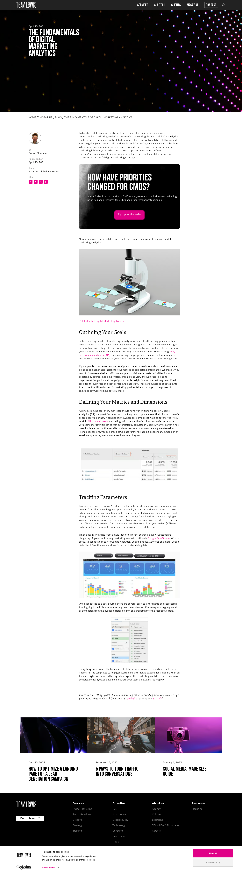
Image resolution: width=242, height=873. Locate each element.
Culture (156, 814)
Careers (156, 830)
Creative (77, 820)
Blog (58, 117)
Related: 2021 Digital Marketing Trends (101, 321)
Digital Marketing (82, 809)
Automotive (119, 814)
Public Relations (82, 814)
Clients (176, 5)
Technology (118, 825)
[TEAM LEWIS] (26, 5)
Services (142, 5)
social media (102, 421)
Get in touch (29, 818)
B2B (114, 809)
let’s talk (157, 699)
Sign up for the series (129, 214)
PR (89, 421)
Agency (156, 809)
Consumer (118, 830)
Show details (48, 867)
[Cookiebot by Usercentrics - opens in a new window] (23, 867)
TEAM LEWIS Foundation (166, 825)
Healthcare (118, 836)
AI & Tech (159, 5)
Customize (211, 862)
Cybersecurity (120, 820)
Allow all (213, 853)
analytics (132, 699)
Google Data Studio (159, 538)
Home (32, 117)
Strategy (77, 825)
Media (115, 841)
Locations (157, 820)
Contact (211, 5)
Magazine (192, 5)
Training (77, 830)
